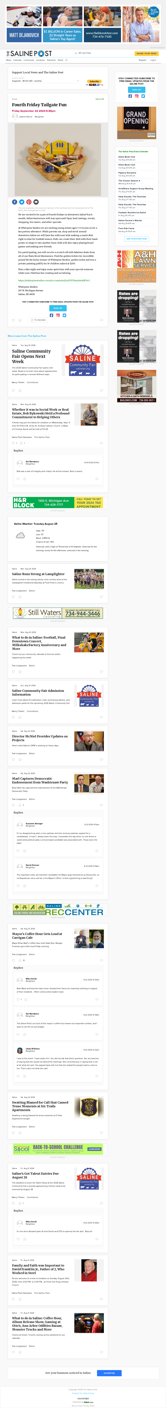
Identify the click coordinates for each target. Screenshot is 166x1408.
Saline (14, 345)
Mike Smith (31, 979)
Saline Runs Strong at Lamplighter (38, 574)
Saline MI (100, 99)
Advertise (51, 60)
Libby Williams (33, 1049)
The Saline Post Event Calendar (133, 151)
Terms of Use (77, 1406)
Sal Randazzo (32, 461)
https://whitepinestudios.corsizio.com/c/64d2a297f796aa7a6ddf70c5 (54, 280)
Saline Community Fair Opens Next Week (31, 356)
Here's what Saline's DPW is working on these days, (35, 745)
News (8, 60)
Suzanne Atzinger (34, 823)
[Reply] (20, 320)
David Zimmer (32, 865)
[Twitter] (21, 201)
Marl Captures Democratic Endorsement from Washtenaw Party (40, 780)
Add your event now (136, 239)
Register (142, 60)
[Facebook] (14, 201)
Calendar (17, 60)
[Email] (36, 201)
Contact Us (77, 1393)
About (60, 60)
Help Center (88, 1393)
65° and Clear (84, 53)
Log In (153, 60)
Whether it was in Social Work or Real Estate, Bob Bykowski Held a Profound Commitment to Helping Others (40, 413)
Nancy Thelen (18, 382)
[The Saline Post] (29, 53)
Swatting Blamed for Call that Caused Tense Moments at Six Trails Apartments (40, 1106)
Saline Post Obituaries (22, 437)
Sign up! (58, 308)
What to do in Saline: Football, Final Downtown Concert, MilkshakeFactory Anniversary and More (39, 643)
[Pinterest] (29, 201)
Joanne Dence (26, 117)
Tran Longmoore (19, 591)
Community (29, 60)
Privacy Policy (89, 1406)
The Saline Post (42, 437)
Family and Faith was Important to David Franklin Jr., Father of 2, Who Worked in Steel (38, 1269)
